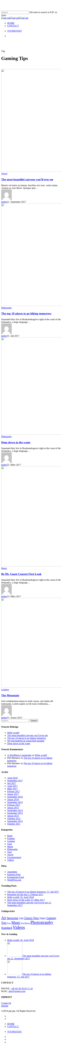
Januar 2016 (13, 799)
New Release (25, 923)
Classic (28, 917)
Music (4, 568)
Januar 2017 (13, 794)
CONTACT (13, 1026)
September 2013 (15, 813)
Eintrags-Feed (13, 874)
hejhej (4, 202)
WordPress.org (14, 880)
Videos (10, 860)
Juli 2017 (11, 783)
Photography (41, 922)
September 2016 (15, 797)
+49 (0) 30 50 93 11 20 (22, 988)
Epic (36, 917)
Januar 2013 (13, 815)
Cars (21, 918)
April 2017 (12, 786)
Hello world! (13, 732)
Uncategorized (14, 857)
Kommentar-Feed (15, 877)
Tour (9, 852)
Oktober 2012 (13, 818)
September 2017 (15, 780)
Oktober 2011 (13, 824)
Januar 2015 (13, 807)
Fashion (11, 838)
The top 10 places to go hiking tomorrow (26, 313)
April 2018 (12, 778)
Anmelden (12, 872)
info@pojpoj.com (17, 991)
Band (9, 835)
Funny (43, 918)
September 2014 (15, 810)
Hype (9, 923)
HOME (10, 1024)
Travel (4, 173)
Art (3, 918)
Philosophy (6, 307)
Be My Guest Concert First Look (21, 574)
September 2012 (15, 821)
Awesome (12, 917)
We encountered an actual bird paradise (25, 741)
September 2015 (15, 802)
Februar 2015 (13, 805)
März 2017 (12, 788)
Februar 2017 (13, 791)
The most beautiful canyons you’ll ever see (27, 179)
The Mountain (10, 695)
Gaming (5, 689)
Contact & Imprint (6, 1004)
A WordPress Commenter (19, 755)
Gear (9, 844)
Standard (6, 927)
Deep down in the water (15, 442)
